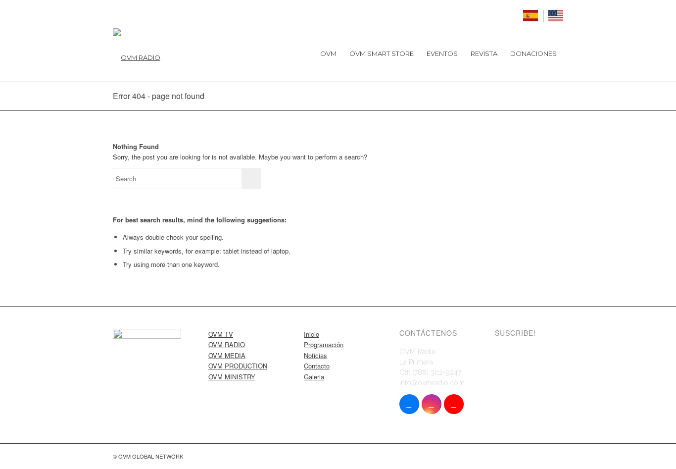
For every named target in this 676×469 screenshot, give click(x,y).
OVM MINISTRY (231, 376)
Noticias (315, 355)
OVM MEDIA (226, 355)
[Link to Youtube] (453, 404)
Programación (323, 344)
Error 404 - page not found (158, 96)
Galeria (314, 376)
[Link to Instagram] (431, 404)
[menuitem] (328, 53)
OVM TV (220, 334)
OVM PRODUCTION (237, 365)
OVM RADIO (226, 344)
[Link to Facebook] (409, 404)
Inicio (311, 334)
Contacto (317, 365)
